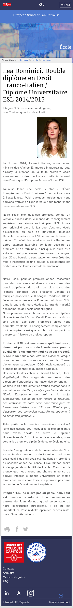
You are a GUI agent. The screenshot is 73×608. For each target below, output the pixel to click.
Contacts (8, 568)
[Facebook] (17, 530)
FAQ (6, 581)
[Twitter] (25, 530)
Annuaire (8, 572)
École (35, 60)
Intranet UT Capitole (16, 602)
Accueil (24, 60)
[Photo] (52, 137)
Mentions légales (14, 577)
